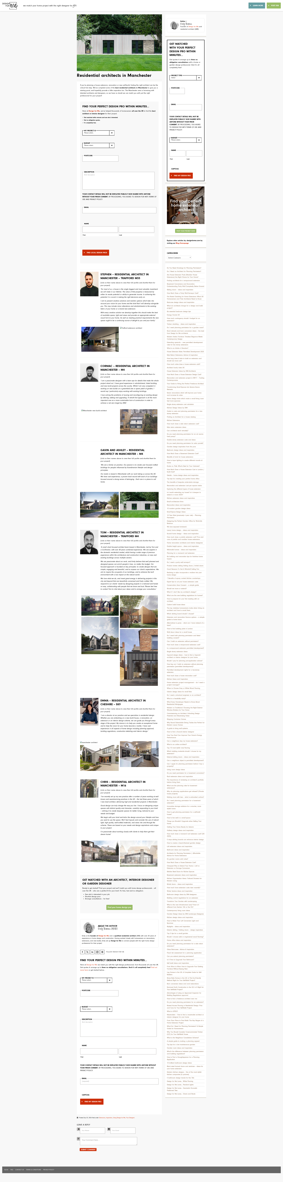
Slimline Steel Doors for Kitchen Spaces (180, 872)
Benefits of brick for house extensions (180, 457)
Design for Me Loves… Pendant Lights (180, 1085)
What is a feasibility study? (176, 698)
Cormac (106, 366)
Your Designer (130, 1117)
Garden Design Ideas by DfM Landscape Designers (185, 914)
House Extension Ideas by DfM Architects (181, 371)
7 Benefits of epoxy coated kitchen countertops (183, 578)
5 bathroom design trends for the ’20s (180, 1078)
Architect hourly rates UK (175, 368)
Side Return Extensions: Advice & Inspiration (182, 355)
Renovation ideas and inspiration (178, 505)
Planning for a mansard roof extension (181, 553)
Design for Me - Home (12, 6)
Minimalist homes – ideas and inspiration (181, 550)
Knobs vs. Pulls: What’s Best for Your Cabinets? (183, 466)
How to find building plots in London (180, 629)
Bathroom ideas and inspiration (178, 850)
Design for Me (94, 111)
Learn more (258, 6)
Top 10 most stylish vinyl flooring (178, 748)
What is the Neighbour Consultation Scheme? (183, 1038)
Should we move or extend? (177, 589)
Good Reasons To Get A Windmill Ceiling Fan (183, 569)
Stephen (105, 274)
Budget (87, 143)
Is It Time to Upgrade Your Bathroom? (180, 960)
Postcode (88, 156)
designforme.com (193, 240)
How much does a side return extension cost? (183, 424)
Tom (103, 532)
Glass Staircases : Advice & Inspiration (180, 949)
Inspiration (109, 1117)
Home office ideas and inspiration (179, 940)
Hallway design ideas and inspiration (180, 830)
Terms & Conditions (33, 1170)
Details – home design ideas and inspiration (183, 475)
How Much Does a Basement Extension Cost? (183, 453)
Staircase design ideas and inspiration (180, 302)
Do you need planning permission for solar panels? (185, 443)
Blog (6, 1170)
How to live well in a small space (178, 818)
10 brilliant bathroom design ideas (179, 1063)
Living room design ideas (176, 770)
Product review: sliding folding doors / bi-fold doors (185, 566)
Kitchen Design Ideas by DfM (177, 408)
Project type (176, 75)
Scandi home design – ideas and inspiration (183, 534)
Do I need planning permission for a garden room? (185, 327)
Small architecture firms (175, 502)
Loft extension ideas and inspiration (179, 846)
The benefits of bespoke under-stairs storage (183, 482)
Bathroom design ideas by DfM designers (182, 894)
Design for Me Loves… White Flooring (180, 1081)
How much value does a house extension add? (183, 364)
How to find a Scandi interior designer (180, 732)
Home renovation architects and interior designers (185, 543)
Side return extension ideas (176, 427)
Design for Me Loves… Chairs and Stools (181, 1094)
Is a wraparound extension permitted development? (185, 648)
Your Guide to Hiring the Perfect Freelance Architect (185, 384)
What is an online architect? (177, 744)
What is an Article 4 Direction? (177, 348)
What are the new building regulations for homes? (185, 595)
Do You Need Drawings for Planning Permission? (184, 268)
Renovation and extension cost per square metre (184, 486)
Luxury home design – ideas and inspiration (182, 530)
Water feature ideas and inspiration (179, 891)
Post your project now (186, 231)
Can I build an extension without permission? (183, 641)
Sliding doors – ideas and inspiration (180, 290)
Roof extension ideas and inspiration (180, 776)
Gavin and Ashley (113, 450)
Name (86, 224)
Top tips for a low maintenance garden (181, 1045)
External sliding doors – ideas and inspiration (183, 757)
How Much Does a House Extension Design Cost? (184, 374)
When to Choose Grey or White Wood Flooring (183, 688)
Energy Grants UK (173, 315)
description (89, 172)
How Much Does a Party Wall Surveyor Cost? (182, 293)
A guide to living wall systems (177, 728)
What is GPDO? (172, 1011)
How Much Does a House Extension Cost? (181, 862)
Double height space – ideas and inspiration (183, 546)
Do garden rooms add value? (177, 859)
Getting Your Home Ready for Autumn (180, 827)
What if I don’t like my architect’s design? (181, 592)
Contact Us (19, 1170)
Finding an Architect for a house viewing (181, 417)
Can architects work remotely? (177, 431)
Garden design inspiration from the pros (181, 447)
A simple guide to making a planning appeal (183, 1041)
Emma (104, 700)
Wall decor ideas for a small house (179, 632)
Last (120, 235)
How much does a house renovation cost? (182, 676)
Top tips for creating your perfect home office (183, 479)
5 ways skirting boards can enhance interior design (185, 839)
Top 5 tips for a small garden (177, 933)
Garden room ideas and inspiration (179, 1048)
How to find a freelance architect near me (182, 999)
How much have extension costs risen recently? (183, 888)
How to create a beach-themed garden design (184, 843)
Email (86, 207)
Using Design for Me (119, 1117)
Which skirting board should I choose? (180, 614)
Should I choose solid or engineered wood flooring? (185, 937)
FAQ (11, 1170)
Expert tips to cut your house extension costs (182, 582)
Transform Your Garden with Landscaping (182, 901)
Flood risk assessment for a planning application (184, 953)
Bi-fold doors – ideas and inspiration (180, 884)
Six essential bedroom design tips (179, 311)
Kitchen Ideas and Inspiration (177, 679)
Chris (104, 782)
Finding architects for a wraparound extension (183, 280)
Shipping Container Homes (176, 719)
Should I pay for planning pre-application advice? (184, 661)
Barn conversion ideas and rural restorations (183, 984)
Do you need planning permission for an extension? (185, 1002)
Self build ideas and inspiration (178, 963)
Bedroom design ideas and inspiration (180, 450)
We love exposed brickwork (177, 527)
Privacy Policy (48, 1170)
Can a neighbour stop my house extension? (182, 741)
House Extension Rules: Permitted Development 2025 (185, 352)
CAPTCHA (85, 1095)
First (84, 235)
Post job (275, 6)
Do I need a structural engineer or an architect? (184, 695)
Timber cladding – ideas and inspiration (181, 324)
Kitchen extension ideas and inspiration (181, 498)
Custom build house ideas (176, 605)
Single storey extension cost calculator (180, 404)
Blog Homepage (182, 243)
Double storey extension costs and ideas (181, 440)
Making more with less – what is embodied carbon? (185, 797)
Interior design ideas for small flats (179, 692)
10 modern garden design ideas (178, 508)
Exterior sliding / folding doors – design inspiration (185, 930)
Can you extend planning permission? (180, 956)
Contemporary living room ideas (178, 910)
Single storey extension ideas (177, 652)
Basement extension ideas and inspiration (182, 875)
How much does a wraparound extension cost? (183, 645)
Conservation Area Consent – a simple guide (183, 585)
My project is (90, 131)
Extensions (102, 1117)
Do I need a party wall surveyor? (178, 562)
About (101, 926)
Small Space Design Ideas (176, 512)
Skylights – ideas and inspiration (178, 926)
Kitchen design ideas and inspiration (180, 917)
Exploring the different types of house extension (184, 489)
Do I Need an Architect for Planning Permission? (184, 271)
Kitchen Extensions (173, 420)
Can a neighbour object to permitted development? (185, 760)
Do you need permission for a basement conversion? (185, 773)
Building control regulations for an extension (182, 898)
